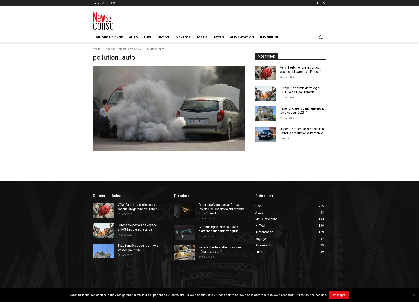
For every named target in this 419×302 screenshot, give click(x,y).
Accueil (97, 49)
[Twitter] (323, 3)
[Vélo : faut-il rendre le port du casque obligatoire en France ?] (265, 73)
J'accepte (339, 295)
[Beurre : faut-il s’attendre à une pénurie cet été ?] (184, 252)
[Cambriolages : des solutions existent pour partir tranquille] (184, 232)
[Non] (413, 295)
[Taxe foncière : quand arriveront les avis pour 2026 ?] (265, 113)
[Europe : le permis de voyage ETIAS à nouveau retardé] (265, 93)
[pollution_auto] (169, 108)
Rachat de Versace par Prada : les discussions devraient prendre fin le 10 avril (222, 209)
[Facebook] (317, 3)
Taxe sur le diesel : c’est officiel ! (124, 49)
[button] (321, 37)
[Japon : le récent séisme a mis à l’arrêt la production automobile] (265, 134)
